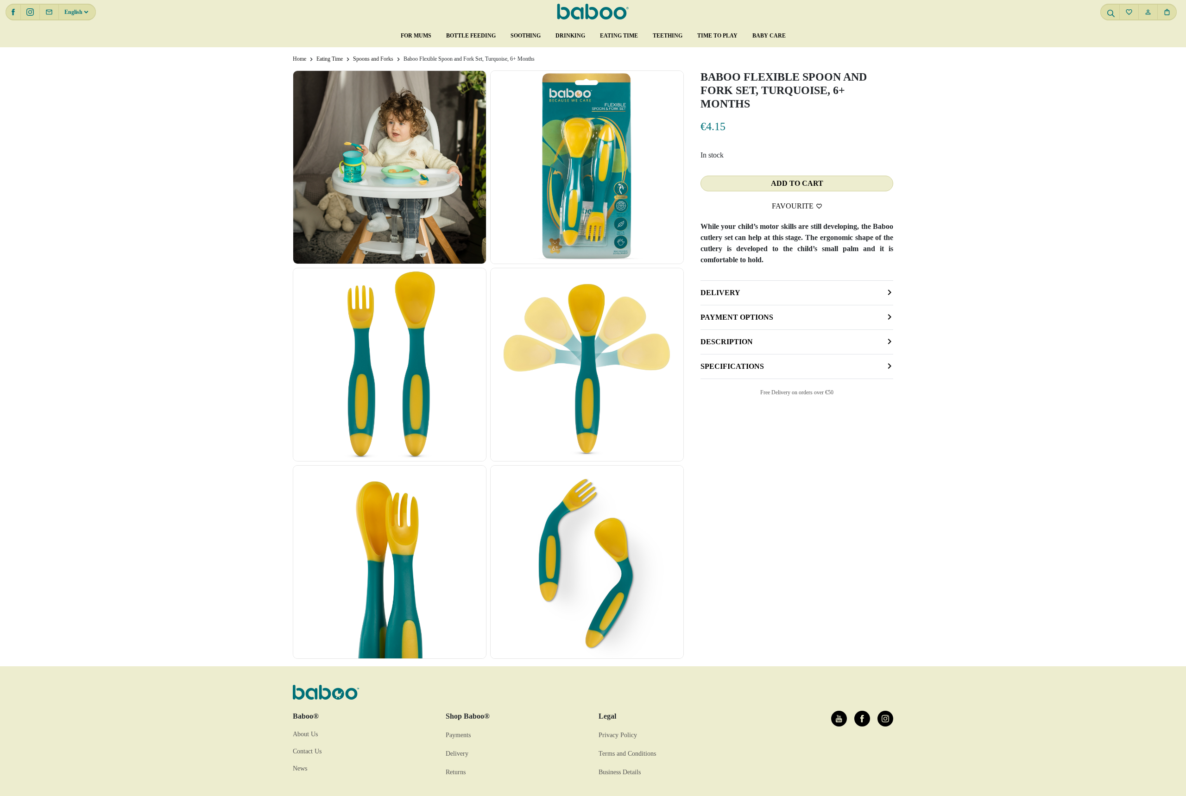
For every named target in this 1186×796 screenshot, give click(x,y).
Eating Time (619, 35)
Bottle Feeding (471, 35)
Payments (458, 735)
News (300, 768)
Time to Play (717, 35)
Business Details (620, 772)
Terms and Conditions (627, 753)
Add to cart (797, 183)
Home (299, 59)
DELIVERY (720, 293)
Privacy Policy (618, 735)
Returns (456, 772)
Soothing (526, 35)
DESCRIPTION (726, 342)
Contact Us (307, 751)
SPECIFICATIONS (732, 366)
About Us (305, 734)
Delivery (457, 753)
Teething (667, 35)
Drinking (570, 35)
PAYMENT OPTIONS (736, 317)
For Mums (416, 35)
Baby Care (769, 35)
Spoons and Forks (373, 59)
